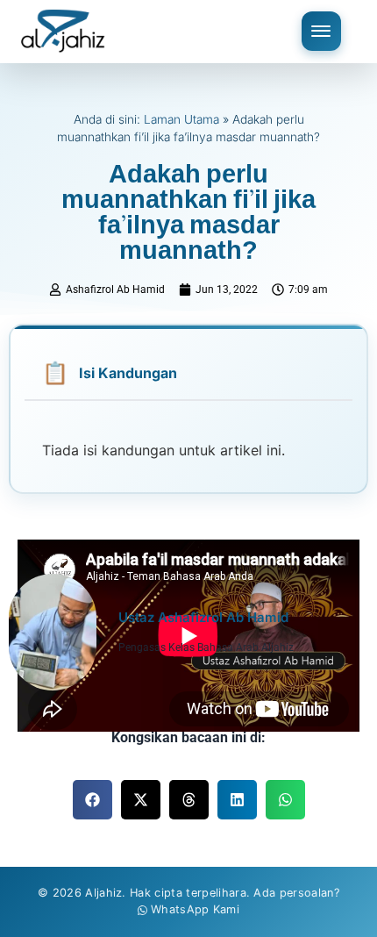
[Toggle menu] (321, 31)
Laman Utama (181, 119)
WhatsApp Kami (195, 909)
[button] (92, 799)
